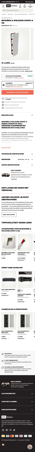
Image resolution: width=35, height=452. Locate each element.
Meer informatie (30, 1)
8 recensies (15, 25)
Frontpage (4, 14)
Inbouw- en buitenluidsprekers (21, 14)
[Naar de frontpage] (11, 5)
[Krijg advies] (30, 447)
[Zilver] (22, 284)
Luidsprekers (10, 14)
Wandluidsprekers (6, 18)
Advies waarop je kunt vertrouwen (15, 198)
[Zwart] (19, 284)
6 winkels (8, 99)
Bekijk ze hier (28, 71)
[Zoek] (4, 10)
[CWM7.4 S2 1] (15, 44)
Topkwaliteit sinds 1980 (16, 206)
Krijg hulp (14, 179)
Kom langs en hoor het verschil (14, 189)
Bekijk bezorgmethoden (16, 86)
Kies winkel (20, 77)
